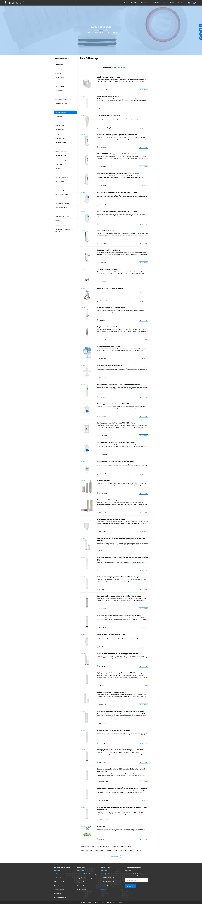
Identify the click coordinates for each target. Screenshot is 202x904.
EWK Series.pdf (103, 493)
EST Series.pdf (102, 685)
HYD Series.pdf (103, 320)
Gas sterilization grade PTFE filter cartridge (111, 692)
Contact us (181, 3)
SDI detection (60, 190)
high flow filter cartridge (87, 846)
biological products (61, 69)
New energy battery (61, 208)
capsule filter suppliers (121, 850)
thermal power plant (61, 151)
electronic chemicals (61, 104)
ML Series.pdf (102, 358)
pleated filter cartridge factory (89, 850)
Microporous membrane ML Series (108, 346)
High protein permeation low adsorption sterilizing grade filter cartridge (121, 711)
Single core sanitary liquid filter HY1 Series (111, 327)
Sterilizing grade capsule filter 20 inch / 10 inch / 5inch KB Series (118, 384)
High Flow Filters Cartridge (85, 878)
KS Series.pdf (102, 378)
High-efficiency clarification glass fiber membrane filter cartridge (119, 615)
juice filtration (60, 138)
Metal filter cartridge (104, 480)
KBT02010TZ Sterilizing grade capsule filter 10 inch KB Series (117, 134)
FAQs (164, 3)
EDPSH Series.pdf (103, 781)
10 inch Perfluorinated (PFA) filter (108, 115)
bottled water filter (61, 121)
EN (196, 3)
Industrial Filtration (61, 147)
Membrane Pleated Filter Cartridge (87, 874)
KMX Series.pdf (103, 416)
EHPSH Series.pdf (103, 801)
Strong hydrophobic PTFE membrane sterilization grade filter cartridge (120, 750)
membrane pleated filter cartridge (122, 846)
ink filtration (59, 164)
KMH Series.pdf (103, 455)
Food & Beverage (112, 32)
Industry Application (99, 32)
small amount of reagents (63, 203)
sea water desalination (62, 177)
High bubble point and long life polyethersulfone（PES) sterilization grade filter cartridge (122, 808)
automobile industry (61, 156)
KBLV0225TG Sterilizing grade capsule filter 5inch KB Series (117, 211)
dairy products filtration (62, 134)
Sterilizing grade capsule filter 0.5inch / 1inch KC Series (115, 461)
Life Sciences (59, 65)
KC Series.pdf (102, 474)
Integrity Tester (82, 886)
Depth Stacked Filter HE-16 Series (108, 77)
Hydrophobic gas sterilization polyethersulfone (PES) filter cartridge (120, 673)
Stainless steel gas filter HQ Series (108, 269)
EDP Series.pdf (103, 570)
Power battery (60, 212)
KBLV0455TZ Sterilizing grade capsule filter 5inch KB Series (117, 192)
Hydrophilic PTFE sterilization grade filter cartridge (114, 730)
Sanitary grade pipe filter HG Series (108, 250)
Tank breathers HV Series (105, 231)
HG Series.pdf (102, 262)
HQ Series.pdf (102, 282)
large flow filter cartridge (103, 846)
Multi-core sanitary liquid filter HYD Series (111, 308)
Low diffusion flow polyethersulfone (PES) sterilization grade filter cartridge (122, 788)
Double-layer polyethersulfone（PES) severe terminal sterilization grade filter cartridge (121, 770)
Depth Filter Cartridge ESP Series (108, 96)
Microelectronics (60, 86)
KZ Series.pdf (102, 839)
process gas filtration (62, 108)
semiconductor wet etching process (65, 95)
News (172, 3)
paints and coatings (61, 160)
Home (126, 3)
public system (60, 78)
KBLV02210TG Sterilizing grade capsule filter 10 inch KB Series (118, 173)
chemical (58, 169)
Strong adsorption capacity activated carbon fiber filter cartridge (119, 596)
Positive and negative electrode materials (64, 230)
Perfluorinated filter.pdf (105, 128)
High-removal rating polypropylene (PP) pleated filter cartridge (118, 577)
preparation (59, 82)
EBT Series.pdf (103, 512)
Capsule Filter (81, 882)
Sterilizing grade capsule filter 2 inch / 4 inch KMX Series (116, 404)
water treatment (60, 173)
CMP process (59, 91)
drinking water (60, 182)
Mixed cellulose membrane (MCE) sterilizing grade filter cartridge (118, 653)
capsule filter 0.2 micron (106, 850)
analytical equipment (61, 199)
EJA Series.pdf (102, 608)
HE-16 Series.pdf (103, 89)
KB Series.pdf (102, 147)
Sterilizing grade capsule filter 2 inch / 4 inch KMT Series (116, 423)
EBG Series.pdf (103, 628)
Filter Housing (82, 890)
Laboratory (58, 186)
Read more (115, 856)
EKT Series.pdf (103, 704)
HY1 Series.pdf (103, 339)
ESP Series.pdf (102, 109)
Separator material (61, 225)
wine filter (59, 117)
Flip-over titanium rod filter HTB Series (110, 288)
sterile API (59, 73)
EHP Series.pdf (103, 551)
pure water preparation (62, 195)
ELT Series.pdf (102, 743)
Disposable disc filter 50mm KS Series (109, 365)
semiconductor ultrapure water (64, 99)
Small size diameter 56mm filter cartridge (111, 519)
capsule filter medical (135, 850)
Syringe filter (101, 826)
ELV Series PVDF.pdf (104, 724)
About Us (134, 3)
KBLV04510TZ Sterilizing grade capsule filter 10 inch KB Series (118, 154)
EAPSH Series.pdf (103, 820)
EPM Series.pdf (103, 666)
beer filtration (60, 130)
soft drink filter (60, 125)
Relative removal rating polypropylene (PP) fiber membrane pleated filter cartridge (121, 539)
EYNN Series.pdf (103, 647)
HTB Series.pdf (103, 301)
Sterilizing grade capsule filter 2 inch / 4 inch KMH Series (116, 442)
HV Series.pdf (102, 243)
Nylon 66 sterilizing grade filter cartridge (111, 634)
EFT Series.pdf (102, 762)
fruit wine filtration (61, 143)
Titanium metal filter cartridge (107, 500)
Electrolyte (59, 221)
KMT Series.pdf (103, 435)
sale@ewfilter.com (108, 874)
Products (156, 3)
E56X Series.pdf (103, 531)
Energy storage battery (62, 216)
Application (145, 3)
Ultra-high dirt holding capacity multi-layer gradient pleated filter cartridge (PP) (122, 558)
